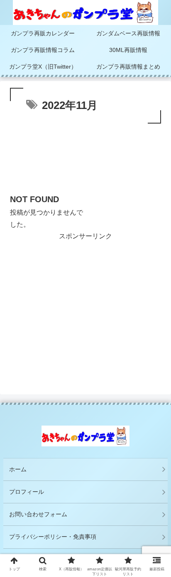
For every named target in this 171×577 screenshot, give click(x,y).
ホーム (18, 469)
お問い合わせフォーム (38, 514)
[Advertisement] (85, 161)
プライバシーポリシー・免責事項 (55, 536)
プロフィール (26, 491)
